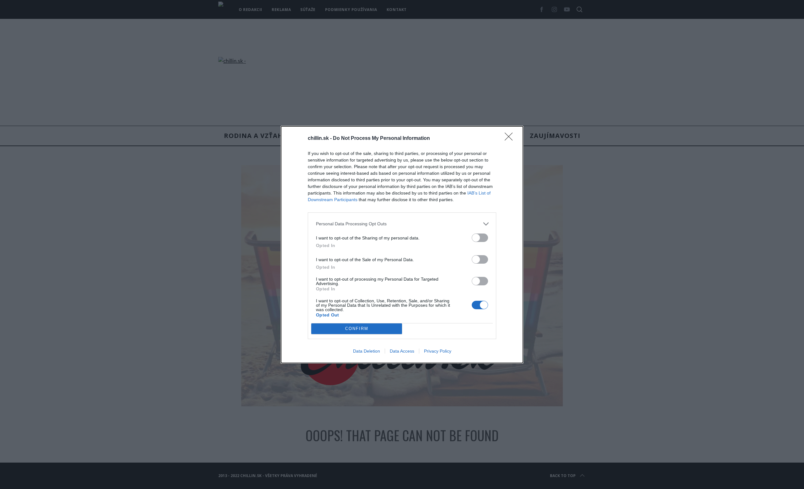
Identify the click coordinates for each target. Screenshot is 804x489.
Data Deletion (366, 351)
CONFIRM (356, 328)
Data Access (402, 351)
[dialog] (402, 244)
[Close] (511, 139)
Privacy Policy (437, 351)
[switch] (480, 238)
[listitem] (402, 224)
